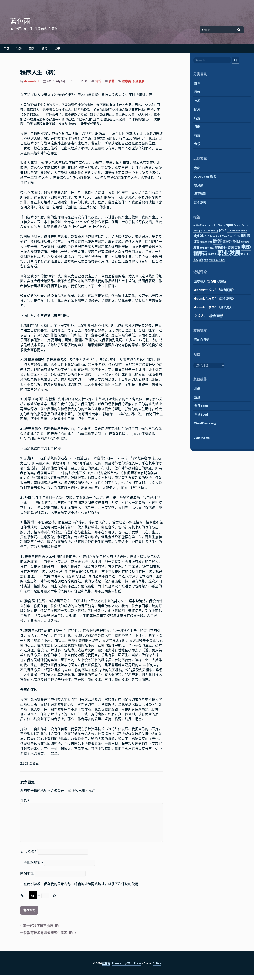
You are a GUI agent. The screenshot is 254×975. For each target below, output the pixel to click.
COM (220, 225)
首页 (6, 48)
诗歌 (19, 48)
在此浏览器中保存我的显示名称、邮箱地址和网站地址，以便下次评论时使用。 (83, 884)
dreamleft (31, 81)
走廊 (197, 168)
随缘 (222, 281)
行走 (197, 118)
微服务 (227, 241)
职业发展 (138, 81)
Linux (244, 230)
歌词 (231, 248)
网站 (32, 48)
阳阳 (206, 259)
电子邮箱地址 (31, 862)
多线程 (203, 242)
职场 (243, 254)
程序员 (126, 81)
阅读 (44, 48)
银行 (201, 259)
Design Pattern (242, 225)
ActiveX (197, 225)
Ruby (212, 236)
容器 (210, 242)
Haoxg (214, 230)
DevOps (197, 230)
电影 (246, 247)
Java (223, 230)
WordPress (228, 236)
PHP (206, 236)
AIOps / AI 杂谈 (205, 176)
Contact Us (201, 437)
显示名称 (28, 851)
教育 (196, 248)
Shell (218, 236)
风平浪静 (200, 194)
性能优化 (245, 242)
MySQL (198, 236)
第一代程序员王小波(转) (41, 926)
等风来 (198, 185)
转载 (111, 81)
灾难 (237, 248)
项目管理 (213, 259)
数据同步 (204, 248)
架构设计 (221, 248)
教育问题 (226, 290)
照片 (197, 109)
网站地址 (27, 873)
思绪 (197, 92)
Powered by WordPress (126, 963)
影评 (197, 83)
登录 (197, 397)
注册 (197, 388)
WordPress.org (205, 423)
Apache (206, 225)
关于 (57, 48)
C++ (214, 225)
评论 (98, 81)
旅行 (212, 248)
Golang (206, 230)
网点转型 (212, 254)
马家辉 (221, 259)
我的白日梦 (201, 340)
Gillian (157, 963)
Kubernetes (233, 230)
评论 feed (201, 414)
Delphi (228, 225)
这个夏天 (200, 202)
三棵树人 (200, 281)
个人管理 (240, 236)
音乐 (197, 144)
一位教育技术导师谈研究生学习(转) (46, 933)
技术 (197, 101)
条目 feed (201, 406)
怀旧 (236, 241)
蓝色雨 (20, 21)
